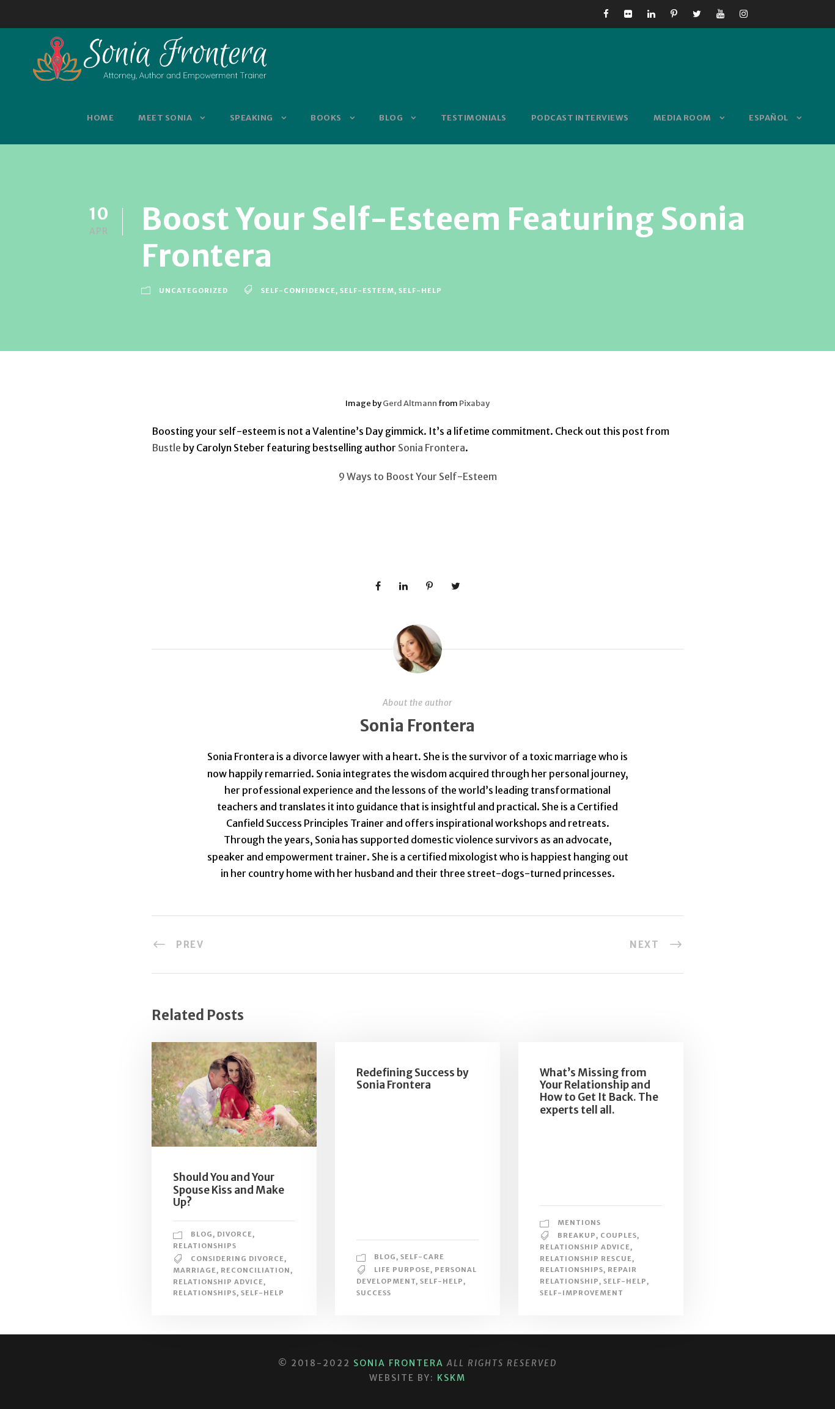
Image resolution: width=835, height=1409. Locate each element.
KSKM (451, 1377)
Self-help (420, 290)
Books (326, 118)
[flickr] (628, 14)
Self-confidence (298, 290)
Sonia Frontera (430, 448)
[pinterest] (674, 14)
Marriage (194, 1270)
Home (100, 118)
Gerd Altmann (410, 403)
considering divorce (237, 1258)
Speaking (251, 118)
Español (769, 118)
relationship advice (218, 1282)
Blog (391, 118)
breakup (576, 1235)
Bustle (166, 448)
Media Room (682, 118)
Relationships (205, 1245)
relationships (205, 1293)
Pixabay (474, 403)
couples (618, 1235)
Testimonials (474, 118)
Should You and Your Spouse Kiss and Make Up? (228, 1189)
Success (373, 1293)
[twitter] (697, 14)
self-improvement (581, 1293)
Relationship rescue (586, 1258)
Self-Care (422, 1256)
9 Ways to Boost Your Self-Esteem (418, 476)
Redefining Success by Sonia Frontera (412, 1079)
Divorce (234, 1234)
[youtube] (720, 14)
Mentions (579, 1222)
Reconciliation (255, 1270)
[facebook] (606, 14)
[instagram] (744, 14)
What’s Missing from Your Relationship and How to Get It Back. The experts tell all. (599, 1091)
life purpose (402, 1269)
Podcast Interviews (580, 118)
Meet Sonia (165, 118)
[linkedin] (651, 14)
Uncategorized (193, 290)
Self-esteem (367, 290)
